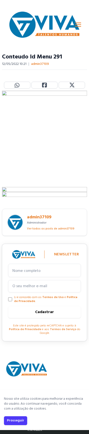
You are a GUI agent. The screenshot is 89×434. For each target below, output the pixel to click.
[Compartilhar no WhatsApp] (17, 85)
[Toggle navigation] (78, 25)
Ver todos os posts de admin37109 (50, 229)
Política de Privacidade (25, 329)
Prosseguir (15, 420)
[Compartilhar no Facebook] (44, 85)
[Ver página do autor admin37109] (15, 222)
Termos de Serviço (63, 329)
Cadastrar (44, 312)
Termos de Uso (53, 297)
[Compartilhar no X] (72, 85)
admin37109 (40, 64)
